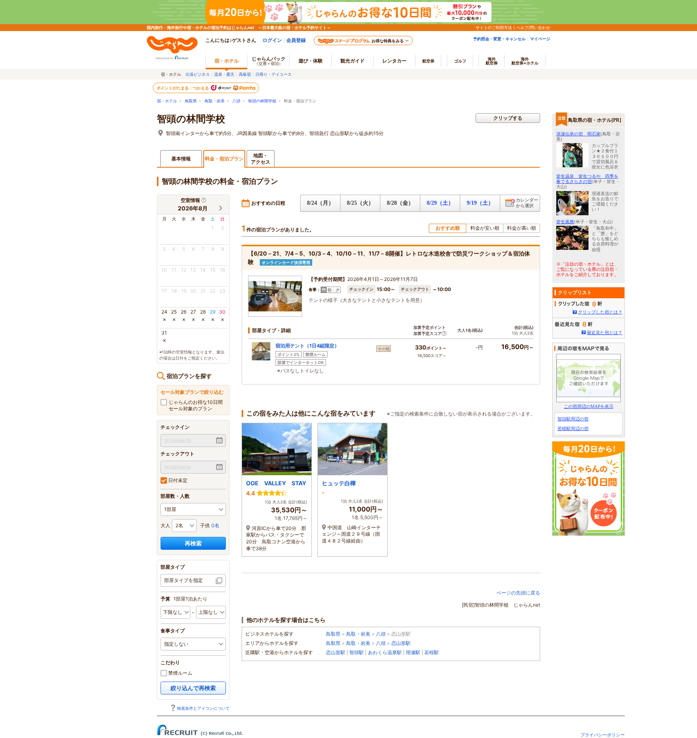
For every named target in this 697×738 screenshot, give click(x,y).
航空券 (428, 60)
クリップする (507, 118)
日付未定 (177, 480)
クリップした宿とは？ (600, 312)
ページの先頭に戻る (518, 593)
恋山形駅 (401, 643)
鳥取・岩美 (215, 101)
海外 (492, 60)
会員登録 (296, 40)
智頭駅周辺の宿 (572, 418)
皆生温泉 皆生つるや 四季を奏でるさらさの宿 (587, 179)
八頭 (236, 101)
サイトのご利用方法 (494, 27)
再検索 (193, 543)
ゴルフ (460, 60)
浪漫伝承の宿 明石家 (578, 133)
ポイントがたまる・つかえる (183, 87)
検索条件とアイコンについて (203, 708)
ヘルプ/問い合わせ (533, 27)
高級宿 (245, 74)
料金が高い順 (521, 228)
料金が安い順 (484, 228)
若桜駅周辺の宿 (572, 428)
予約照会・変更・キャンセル (499, 38)
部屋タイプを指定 (183, 580)
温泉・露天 (224, 74)
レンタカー (394, 61)
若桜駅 (431, 652)
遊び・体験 (310, 61)
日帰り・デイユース (273, 74)
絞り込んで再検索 (193, 687)
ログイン (272, 40)
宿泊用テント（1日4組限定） (307, 346)
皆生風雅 (565, 221)
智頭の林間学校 (262, 101)
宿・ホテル (167, 101)
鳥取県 (191, 101)
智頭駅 (356, 652)
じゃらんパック (269, 61)
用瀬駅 (413, 652)
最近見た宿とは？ (604, 332)
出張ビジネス (198, 74)
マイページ (540, 38)
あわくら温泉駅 (385, 652)
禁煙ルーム (179, 673)
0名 (215, 525)
